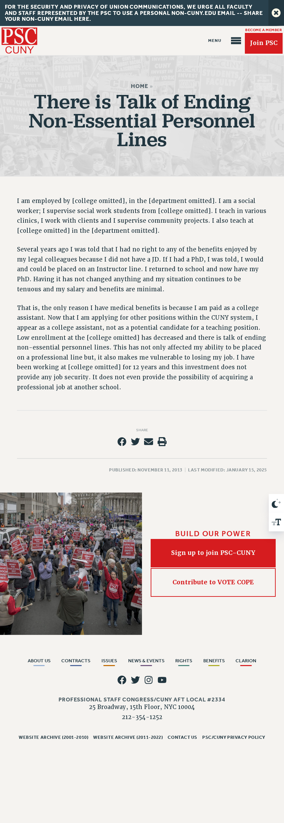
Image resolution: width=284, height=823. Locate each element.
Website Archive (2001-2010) (53, 737)
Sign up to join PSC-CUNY (213, 553)
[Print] (162, 441)
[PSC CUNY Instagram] (148, 679)
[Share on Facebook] (121, 441)
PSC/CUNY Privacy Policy (233, 737)
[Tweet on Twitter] (135, 441)
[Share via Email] (148, 441)
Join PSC (263, 43)
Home (139, 86)
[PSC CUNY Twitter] (135, 679)
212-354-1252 (142, 717)
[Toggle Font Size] (276, 522)
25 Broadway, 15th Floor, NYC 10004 (142, 707)
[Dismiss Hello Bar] (276, 13)
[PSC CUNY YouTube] (162, 679)
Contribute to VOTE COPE (213, 582)
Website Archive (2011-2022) (128, 737)
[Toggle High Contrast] (276, 503)
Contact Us (182, 737)
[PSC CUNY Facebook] (121, 679)
